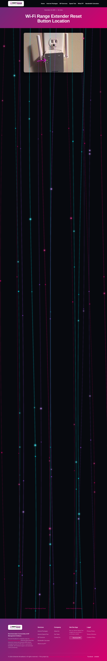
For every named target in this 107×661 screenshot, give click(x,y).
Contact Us (57, 637)
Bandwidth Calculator (92, 3)
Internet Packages (52, 3)
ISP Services (63, 3)
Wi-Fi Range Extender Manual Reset (50, 596)
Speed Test (72, 3)
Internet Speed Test (43, 634)
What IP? (81, 3)
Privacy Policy (91, 631)
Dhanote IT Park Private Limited (59, 656)
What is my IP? (42, 643)
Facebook (90, 656)
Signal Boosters (37, 603)
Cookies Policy (91, 637)
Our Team (57, 634)
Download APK (77, 637)
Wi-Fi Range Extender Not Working (50, 593)
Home (43, 3)
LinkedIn (96, 656)
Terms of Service (91, 634)
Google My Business (80, 656)
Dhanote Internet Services (64, 584)
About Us (56, 631)
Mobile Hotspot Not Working (74, 608)
